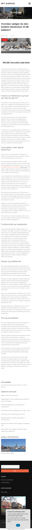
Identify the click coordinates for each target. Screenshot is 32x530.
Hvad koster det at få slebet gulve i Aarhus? (13, 414)
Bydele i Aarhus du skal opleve (9, 395)
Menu (29, 3)
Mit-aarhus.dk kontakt (7, 480)
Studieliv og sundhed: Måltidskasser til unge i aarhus (15, 410)
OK (18, 525)
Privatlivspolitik (5, 482)
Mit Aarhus (8, 3)
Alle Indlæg (4, 492)
